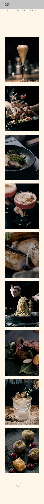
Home (7, 11)
